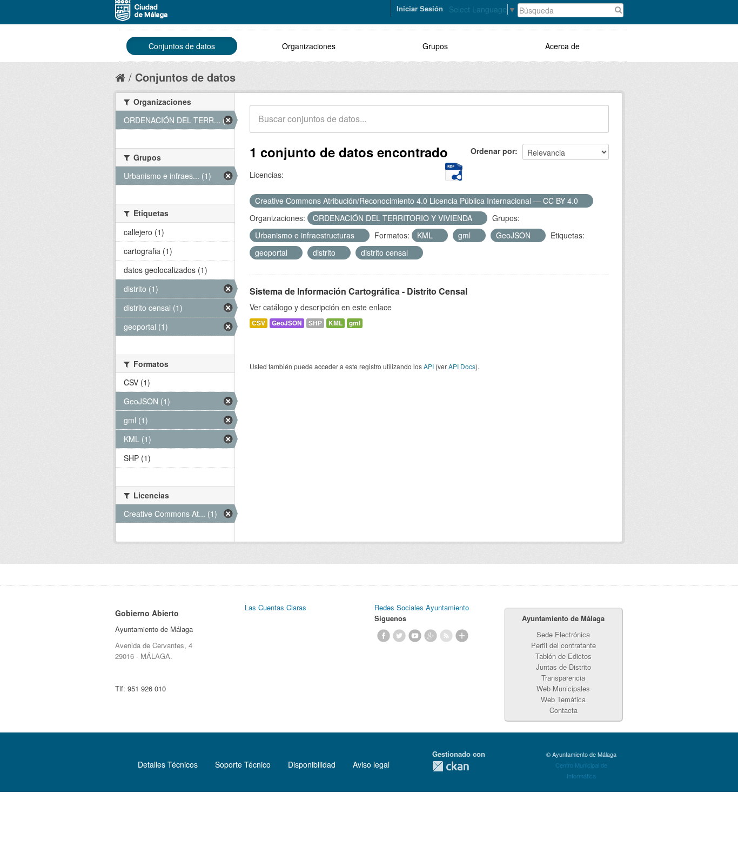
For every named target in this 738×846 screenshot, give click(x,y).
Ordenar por (493, 150)
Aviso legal (371, 764)
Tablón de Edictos (563, 656)
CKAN (450, 766)
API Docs (461, 366)
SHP (315, 323)
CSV (258, 323)
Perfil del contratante (563, 645)
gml (354, 323)
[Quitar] (584, 201)
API (429, 366)
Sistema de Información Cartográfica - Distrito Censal (358, 291)
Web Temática (563, 699)
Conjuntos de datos (182, 46)
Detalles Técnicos (168, 764)
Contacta (563, 710)
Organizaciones (309, 46)
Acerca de (562, 46)
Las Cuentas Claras (275, 607)
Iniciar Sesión (420, 8)
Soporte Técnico (243, 764)
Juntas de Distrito (563, 667)
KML (335, 323)
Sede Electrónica (563, 634)
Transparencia (563, 677)
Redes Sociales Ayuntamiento (421, 607)
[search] (593, 125)
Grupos (435, 46)
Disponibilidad (312, 764)
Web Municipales (563, 688)
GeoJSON (287, 323)
